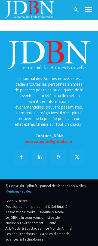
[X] (77, 157)
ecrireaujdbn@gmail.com (49, 141)
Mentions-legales (18, 191)
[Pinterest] (58, 157)
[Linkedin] (39, 157)
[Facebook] (21, 157)
